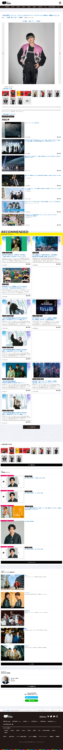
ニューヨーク (27, 592)
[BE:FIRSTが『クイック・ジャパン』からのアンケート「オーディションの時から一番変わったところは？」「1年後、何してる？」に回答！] (5, 93)
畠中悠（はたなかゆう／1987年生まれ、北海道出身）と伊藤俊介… (36, 647)
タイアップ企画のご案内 (21, 736)
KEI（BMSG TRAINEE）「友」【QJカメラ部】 (34, 493)
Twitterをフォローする (32, 697)
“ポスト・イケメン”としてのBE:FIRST (32, 122)
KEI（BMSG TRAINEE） (29, 521)
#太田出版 (13, 111)
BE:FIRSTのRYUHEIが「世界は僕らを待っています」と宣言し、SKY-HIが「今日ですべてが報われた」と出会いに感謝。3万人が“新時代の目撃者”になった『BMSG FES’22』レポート (43, 141)
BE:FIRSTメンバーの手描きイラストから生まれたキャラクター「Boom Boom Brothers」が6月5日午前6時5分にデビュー (14, 287)
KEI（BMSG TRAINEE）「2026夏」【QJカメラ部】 (35, 478)
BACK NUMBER (46, 730)
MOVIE (17, 730)
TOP (3, 710)
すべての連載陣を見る (31, 686)
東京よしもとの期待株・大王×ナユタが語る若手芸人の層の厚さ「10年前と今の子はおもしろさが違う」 (43, 176)
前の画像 (25, 21)
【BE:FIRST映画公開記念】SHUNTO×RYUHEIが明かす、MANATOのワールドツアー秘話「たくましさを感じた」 (14, 413)
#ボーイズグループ (20, 111)
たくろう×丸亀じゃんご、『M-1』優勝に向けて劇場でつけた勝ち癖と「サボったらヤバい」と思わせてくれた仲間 (43, 189)
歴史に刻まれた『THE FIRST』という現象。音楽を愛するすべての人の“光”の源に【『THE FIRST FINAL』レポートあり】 (42, 157)
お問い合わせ (11, 736)
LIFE (39, 730)
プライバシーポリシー (43, 736)
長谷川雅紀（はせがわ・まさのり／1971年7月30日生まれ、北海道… (36, 630)
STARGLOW (27, 610)
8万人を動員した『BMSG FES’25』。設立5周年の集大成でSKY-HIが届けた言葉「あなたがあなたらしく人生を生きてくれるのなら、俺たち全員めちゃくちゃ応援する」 (45, 255)
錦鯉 (25, 628)
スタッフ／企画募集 (32, 736)
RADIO (29, 730)
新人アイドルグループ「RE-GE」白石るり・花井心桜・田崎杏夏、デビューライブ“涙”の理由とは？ (43, 201)
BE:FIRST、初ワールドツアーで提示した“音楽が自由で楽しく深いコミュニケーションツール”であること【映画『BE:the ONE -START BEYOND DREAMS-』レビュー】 (44, 382)
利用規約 (57, 736)
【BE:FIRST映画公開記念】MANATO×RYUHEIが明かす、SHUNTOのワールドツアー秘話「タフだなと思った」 (14, 350)
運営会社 (51, 736)
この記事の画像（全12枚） (7, 88)
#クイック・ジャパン (5, 111)
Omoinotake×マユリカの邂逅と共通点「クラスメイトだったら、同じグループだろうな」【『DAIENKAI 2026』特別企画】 (41, 215)
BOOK (34, 730)
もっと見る (31, 664)
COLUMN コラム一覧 (9, 710)
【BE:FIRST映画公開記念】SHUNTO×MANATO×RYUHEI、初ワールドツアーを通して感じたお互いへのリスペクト (14, 382)
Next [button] (60, 679)
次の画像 (38, 21)
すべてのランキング (31, 562)
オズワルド (27, 645)
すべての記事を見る (31, 427)
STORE (53, 730)
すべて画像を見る (31, 465)
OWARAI (6, 730)
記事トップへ (31, 21)
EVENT (6, 732)
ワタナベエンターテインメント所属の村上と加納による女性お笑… (36, 576)
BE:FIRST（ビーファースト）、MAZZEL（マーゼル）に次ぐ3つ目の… (36, 612)
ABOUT (5, 736)
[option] (31, 679)
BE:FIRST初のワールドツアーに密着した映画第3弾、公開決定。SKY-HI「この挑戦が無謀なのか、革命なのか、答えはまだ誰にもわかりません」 (44, 318)
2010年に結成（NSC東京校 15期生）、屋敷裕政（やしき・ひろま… (36, 594)
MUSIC (12, 730)
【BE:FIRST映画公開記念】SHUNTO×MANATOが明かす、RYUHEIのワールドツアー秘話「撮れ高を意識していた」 (14, 318)
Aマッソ (26, 575)
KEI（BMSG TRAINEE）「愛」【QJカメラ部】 (34, 549)
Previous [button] (2, 679)
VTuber (23, 730)
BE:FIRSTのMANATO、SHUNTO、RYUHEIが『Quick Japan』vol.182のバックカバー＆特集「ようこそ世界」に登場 (14, 255)
